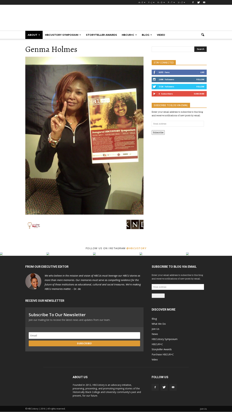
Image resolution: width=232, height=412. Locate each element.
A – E (141, 2)
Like (202, 72)
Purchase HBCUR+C (163, 354)
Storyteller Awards (101, 34)
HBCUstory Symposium (61, 34)
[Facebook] (192, 2)
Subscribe (199, 93)
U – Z (180, 2)
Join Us (155, 328)
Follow (200, 79)
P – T (170, 2)
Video (161, 34)
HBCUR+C (128, 34)
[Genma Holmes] (84, 213)
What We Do (159, 323)
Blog (145, 34)
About (32, 34)
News (155, 334)
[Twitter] (198, 2)
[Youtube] (204, 2)
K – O (160, 2)
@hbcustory (136, 248)
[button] (203, 35)
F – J (150, 2)
